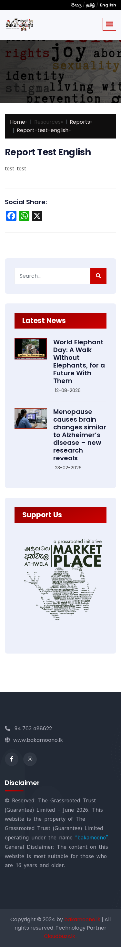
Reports (80, 122)
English (108, 5)
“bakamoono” (91, 837)
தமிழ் (90, 5)
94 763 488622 (32, 728)
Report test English (48, 152)
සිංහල (77, 5)
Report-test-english (42, 130)
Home (17, 122)
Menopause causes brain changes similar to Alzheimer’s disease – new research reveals (79, 435)
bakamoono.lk (83, 919)
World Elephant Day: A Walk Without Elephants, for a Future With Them (79, 361)
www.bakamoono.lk (38, 740)
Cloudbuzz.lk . (60, 936)
